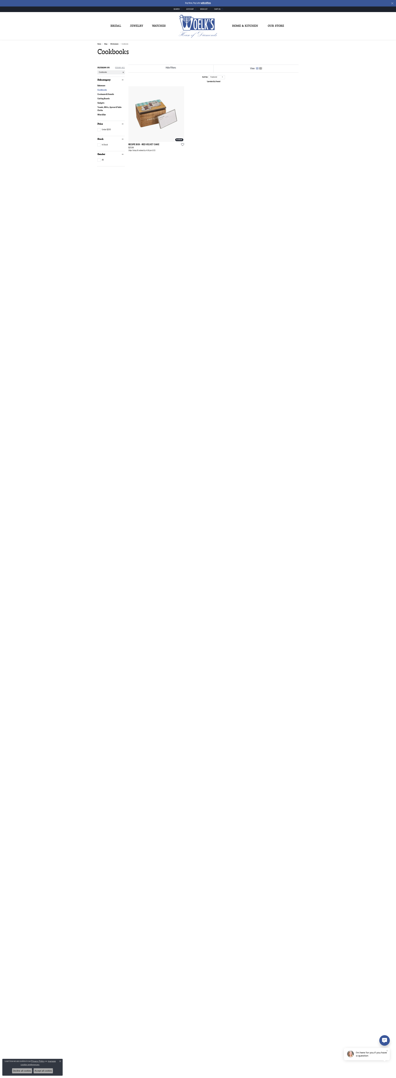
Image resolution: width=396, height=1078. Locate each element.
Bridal (115, 26)
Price (100, 124)
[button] (178, 9)
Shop (105, 44)
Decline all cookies (22, 1070)
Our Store (276, 26)
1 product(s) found (213, 82)
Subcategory (104, 80)
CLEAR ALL (120, 68)
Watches (159, 26)
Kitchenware (114, 44)
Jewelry (136, 26)
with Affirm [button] (206, 3)
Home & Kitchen (245, 26)
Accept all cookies (43, 1070)
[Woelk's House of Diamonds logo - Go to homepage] (198, 26)
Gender (101, 154)
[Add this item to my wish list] (181, 144)
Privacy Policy (38, 1061)
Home (99, 44)
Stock (100, 139)
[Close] (392, 3)
